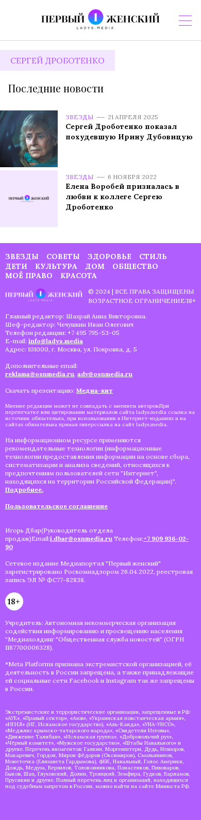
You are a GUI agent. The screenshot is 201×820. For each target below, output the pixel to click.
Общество (135, 266)
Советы (63, 256)
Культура (56, 266)
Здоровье (109, 256)
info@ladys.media (55, 341)
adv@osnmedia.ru (104, 374)
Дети (16, 266)
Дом (95, 266)
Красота (78, 275)
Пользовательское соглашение (56, 506)
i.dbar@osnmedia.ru (81, 538)
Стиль (153, 256)
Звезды (79, 117)
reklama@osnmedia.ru (39, 374)
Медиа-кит (94, 390)
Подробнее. (24, 489)
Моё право (29, 275)
